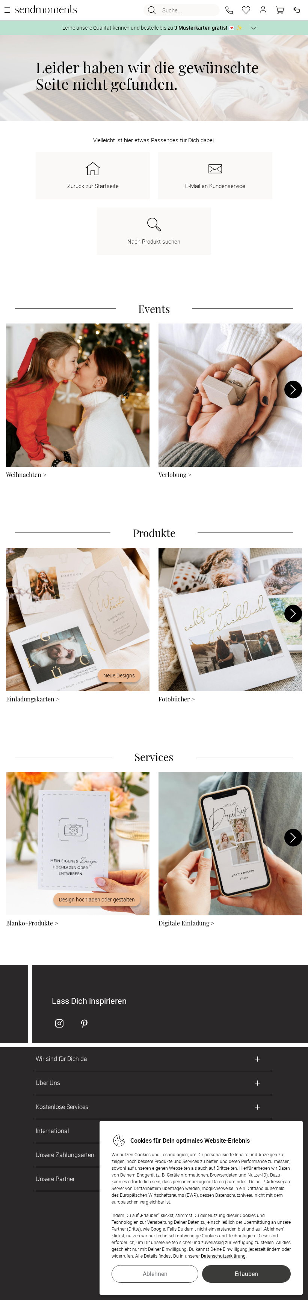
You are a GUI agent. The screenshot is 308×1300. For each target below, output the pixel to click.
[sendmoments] (46, 10)
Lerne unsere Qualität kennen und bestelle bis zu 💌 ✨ (152, 27)
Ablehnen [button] (155, 1274)
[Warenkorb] (280, 10)
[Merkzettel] (246, 10)
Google (158, 1229)
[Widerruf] (296, 10)
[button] (229, 10)
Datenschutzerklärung (223, 1256)
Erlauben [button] (246, 1274)
